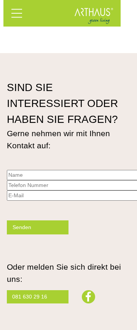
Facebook (88, 296)
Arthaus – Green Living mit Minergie (94, 16)
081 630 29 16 (29, 297)
